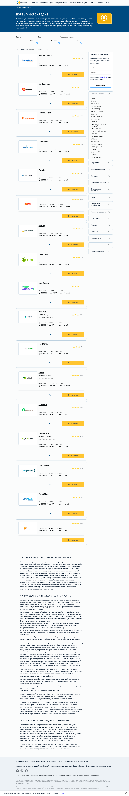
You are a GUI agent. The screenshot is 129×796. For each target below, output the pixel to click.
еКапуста (43, 405)
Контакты (25, 775)
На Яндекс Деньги (97, 136)
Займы (33, 3)
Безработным (96, 142)
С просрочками (96, 129)
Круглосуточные (97, 116)
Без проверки (96, 106)
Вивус (41, 372)
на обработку (103, 77)
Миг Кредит (44, 283)
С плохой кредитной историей (98, 125)
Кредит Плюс (45, 433)
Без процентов (96, 144)
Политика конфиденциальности (42, 775)
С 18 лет (94, 139)
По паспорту (95, 109)
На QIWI (94, 134)
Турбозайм (43, 141)
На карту (94, 98)
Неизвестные (96, 157)
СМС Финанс (44, 465)
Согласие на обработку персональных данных (72, 775)
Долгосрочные (96, 147)
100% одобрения (97, 111)
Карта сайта (95, 775)
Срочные (94, 122)
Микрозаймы (60, 3)
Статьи (100, 3)
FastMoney (43, 344)
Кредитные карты (46, 3)
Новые (93, 149)
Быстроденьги (45, 55)
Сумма (18, 37)
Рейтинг (94, 155)
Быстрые (94, 114)
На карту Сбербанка (98, 131)
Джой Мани (44, 494)
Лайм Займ (44, 254)
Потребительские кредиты (78, 3)
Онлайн (93, 101)
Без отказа (95, 104)
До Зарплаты (45, 84)
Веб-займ (43, 312)
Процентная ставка (67, 37)
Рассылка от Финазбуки (99, 55)
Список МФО (95, 152)
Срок (40, 37)
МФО (92, 3)
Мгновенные (95, 119)
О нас (107, 3)
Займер (42, 226)
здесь (62, 793)
